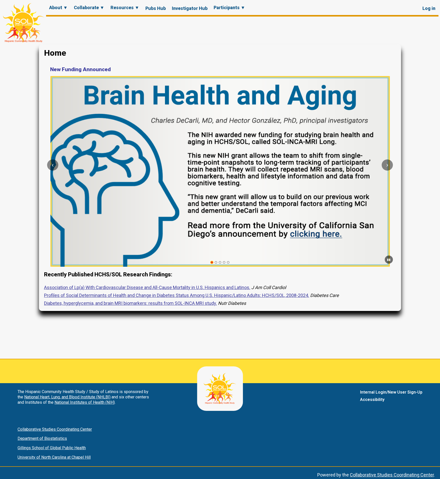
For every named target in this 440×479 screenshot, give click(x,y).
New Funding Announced (80, 69)
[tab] (212, 262)
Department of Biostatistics (42, 438)
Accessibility (372, 399)
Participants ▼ (229, 7)
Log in (428, 8)
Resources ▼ (125, 7)
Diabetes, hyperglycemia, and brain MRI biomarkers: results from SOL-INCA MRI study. (130, 303)
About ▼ (58, 7)
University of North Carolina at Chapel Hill (54, 457)
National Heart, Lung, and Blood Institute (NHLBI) (67, 397)
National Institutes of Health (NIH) (84, 402)
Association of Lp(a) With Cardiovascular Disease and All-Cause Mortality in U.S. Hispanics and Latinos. (147, 287)
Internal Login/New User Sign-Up (391, 392)
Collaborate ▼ (89, 7)
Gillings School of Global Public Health (52, 447)
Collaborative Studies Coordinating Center (55, 429)
